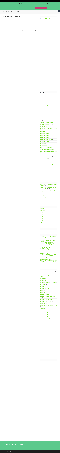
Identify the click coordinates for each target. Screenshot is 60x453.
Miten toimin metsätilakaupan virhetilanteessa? (19, 21)
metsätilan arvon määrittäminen (47, 249)
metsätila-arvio (52, 245)
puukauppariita (53, 261)
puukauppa (42, 261)
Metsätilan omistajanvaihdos (44, 133)
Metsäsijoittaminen (43, 109)
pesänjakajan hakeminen (48, 259)
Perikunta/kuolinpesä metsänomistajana (46, 156)
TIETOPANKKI (18, 7)
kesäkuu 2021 (42, 224)
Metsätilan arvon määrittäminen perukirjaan (46, 122)
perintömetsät (42, 258)
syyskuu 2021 (42, 218)
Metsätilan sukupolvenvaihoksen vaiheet (46, 139)
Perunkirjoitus (42, 160)
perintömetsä (51, 257)
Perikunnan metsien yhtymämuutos (45, 154)
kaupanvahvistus (42, 237)
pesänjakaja (42, 259)
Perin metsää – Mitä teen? (44, 158)
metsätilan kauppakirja (46, 252)
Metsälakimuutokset (43, 103)
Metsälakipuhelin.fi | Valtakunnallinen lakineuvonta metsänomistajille (30, 4)
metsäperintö (51, 243)
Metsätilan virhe (22, 22)
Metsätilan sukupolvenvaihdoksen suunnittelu (47, 135)
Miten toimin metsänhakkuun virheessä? (46, 193)
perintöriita (47, 258)
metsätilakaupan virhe (45, 247)
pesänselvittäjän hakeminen (52, 260)
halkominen (42, 236)
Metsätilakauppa (42, 115)
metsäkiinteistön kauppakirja (47, 240)
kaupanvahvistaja (53, 236)
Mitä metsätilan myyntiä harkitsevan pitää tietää (47, 147)
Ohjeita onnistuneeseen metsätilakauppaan (31, 22)
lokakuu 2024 (42, 212)
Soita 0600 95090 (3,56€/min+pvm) (41, 7)
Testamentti (42, 172)
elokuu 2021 (42, 220)
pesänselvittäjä (43, 260)
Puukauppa (41, 162)
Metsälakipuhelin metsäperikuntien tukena (46, 195)
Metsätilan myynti (42, 131)
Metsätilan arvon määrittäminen (45, 117)
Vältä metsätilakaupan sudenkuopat (8, 23)
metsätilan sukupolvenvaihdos (46, 254)
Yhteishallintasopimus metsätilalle (45, 178)
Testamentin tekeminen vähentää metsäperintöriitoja (48, 170)
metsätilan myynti (48, 253)
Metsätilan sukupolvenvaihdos (44, 137)
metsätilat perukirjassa (44, 255)
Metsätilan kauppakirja (43, 126)
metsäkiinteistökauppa (46, 239)
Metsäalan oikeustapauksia (44, 101)
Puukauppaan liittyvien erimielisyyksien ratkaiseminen (48, 164)
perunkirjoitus (53, 258)
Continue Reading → (6, 32)
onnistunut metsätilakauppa (47, 256)
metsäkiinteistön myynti (43, 241)
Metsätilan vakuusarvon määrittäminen (46, 141)
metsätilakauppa (45, 248)
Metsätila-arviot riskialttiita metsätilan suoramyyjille (47, 197)
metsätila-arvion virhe (43, 246)
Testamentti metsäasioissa (44, 174)
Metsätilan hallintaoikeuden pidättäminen (46, 124)
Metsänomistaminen (43, 107)
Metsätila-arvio (42, 113)
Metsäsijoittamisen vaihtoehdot (44, 111)
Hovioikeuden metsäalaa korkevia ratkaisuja (46, 273)
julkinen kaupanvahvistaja (47, 236)
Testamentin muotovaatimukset (45, 168)
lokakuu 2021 (42, 216)
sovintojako (42, 262)
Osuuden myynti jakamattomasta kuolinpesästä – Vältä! (48, 151)
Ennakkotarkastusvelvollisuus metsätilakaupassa (47, 271)
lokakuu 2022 (42, 214)
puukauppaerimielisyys (46, 261)
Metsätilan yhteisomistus (43, 145)
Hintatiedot (54, 445)
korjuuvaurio (55, 237)
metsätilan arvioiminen (53, 248)
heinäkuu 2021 (42, 222)
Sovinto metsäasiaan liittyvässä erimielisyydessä (47, 166)
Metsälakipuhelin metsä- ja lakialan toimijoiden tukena (48, 105)
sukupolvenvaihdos (47, 262)
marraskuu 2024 (42, 210)
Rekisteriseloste (42, 361)
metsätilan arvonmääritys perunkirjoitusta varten (48, 250)
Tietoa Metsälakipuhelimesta (28, 7)
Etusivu (12, 7)
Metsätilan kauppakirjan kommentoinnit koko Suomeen (11, 22)
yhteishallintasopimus (50, 264)
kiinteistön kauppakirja (48, 237)
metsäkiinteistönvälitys (44, 243)
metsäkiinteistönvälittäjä (46, 242)
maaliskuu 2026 (42, 208)
